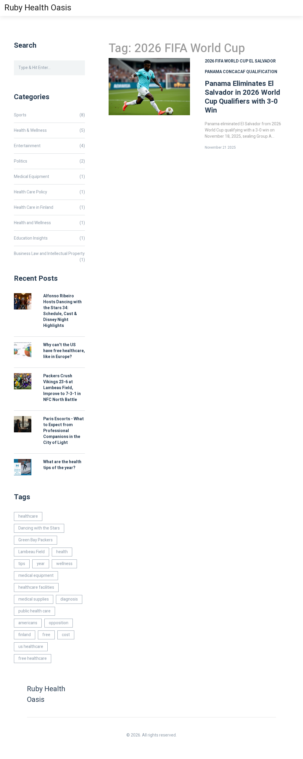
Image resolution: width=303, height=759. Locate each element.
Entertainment (49, 146)
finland (24, 635)
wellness (64, 564)
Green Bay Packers (35, 540)
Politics (49, 161)
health (62, 552)
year (41, 564)
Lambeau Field (31, 552)
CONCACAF (234, 72)
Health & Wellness (49, 130)
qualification (261, 72)
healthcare (28, 516)
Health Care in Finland (49, 207)
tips (21, 564)
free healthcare (32, 658)
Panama (213, 72)
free (46, 635)
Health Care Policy (49, 192)
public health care (34, 611)
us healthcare (30, 647)
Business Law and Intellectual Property (49, 254)
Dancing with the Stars (39, 528)
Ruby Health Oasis (37, 8)
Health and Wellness (49, 223)
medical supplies (33, 599)
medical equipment (36, 575)
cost (66, 635)
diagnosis (69, 599)
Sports (49, 115)
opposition (58, 623)
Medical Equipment (49, 177)
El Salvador (262, 61)
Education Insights (49, 238)
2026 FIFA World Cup (226, 61)
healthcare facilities (36, 587)
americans (27, 623)
